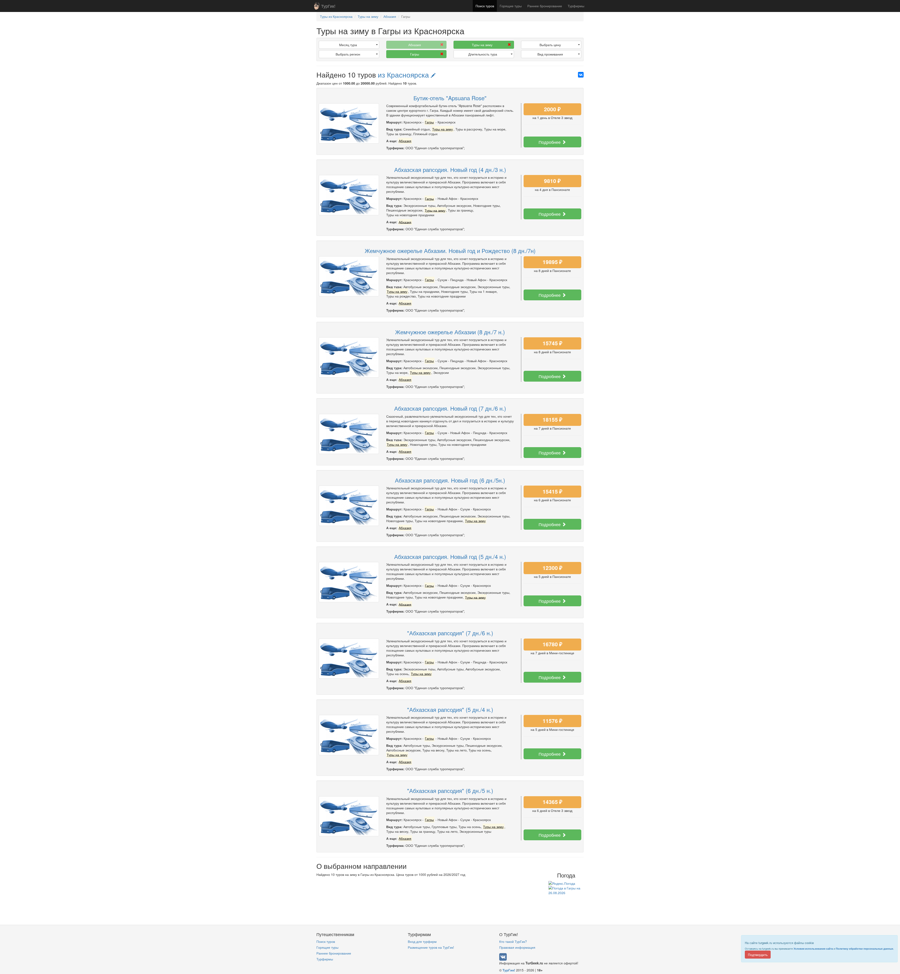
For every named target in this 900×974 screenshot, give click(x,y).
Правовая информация (517, 947)
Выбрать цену (550, 44)
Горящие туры (511, 6)
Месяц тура (348, 44)
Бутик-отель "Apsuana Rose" (450, 98)
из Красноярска (404, 75)
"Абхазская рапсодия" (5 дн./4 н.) (450, 709)
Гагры (414, 54)
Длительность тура (482, 54)
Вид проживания (550, 54)
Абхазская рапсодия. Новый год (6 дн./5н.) (450, 480)
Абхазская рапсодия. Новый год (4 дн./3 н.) (450, 169)
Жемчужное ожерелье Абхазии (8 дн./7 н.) (450, 332)
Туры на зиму (482, 44)
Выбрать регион (348, 54)
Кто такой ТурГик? (513, 941)
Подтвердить (758, 954)
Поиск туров (485, 6)
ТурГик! (328, 6)
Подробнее (550, 142)
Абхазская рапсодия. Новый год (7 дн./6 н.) (450, 408)
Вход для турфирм (422, 941)
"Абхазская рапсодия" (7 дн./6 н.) (450, 633)
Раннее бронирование (544, 6)
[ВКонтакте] (581, 75)
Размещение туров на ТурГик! (431, 947)
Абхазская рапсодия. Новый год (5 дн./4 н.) (450, 556)
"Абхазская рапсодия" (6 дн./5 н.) (450, 790)
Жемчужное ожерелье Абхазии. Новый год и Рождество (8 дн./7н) (450, 250)
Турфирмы (576, 6)
